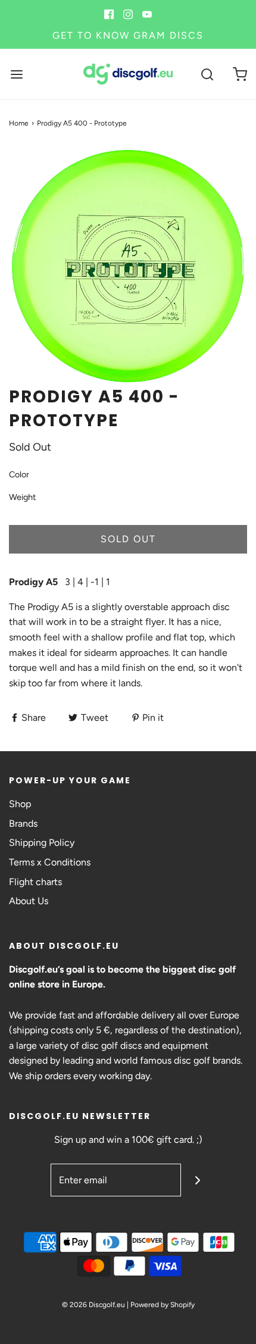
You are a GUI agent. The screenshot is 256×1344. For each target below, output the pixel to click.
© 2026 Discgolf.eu (93, 1305)
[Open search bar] (207, 74)
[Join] (197, 1180)
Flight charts (35, 881)
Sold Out (128, 539)
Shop (20, 803)
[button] (128, 266)
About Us (28, 901)
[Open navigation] (16, 74)
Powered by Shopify (162, 1305)
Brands (23, 823)
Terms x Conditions (49, 862)
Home (19, 123)
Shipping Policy (41, 842)
